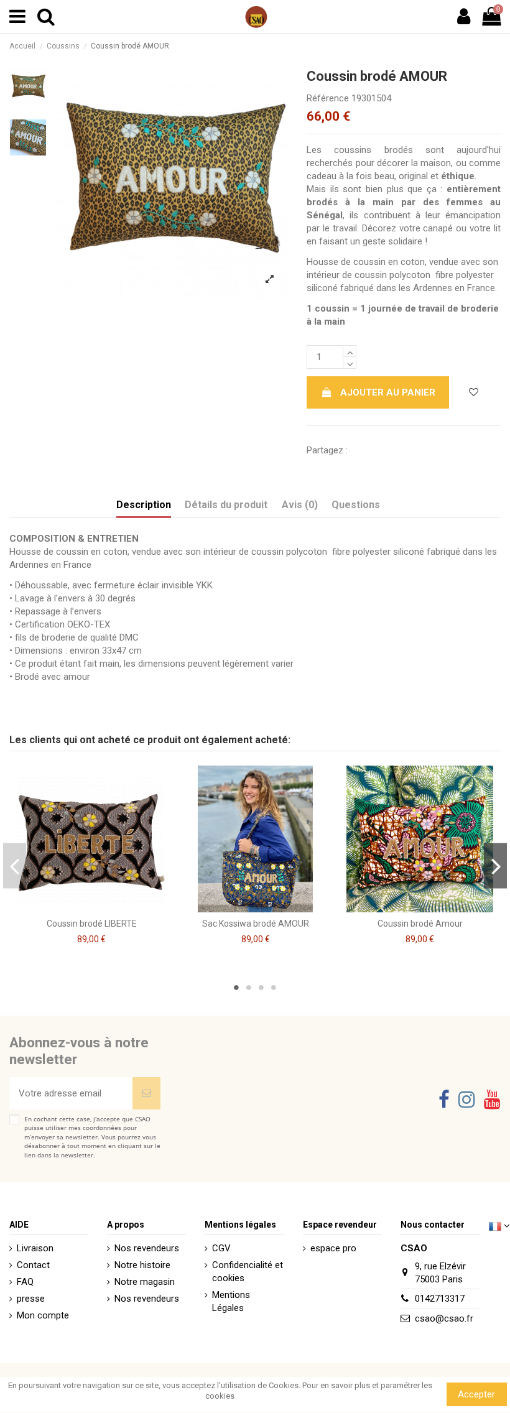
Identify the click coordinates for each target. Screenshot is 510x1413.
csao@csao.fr (444, 1318)
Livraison (35, 1248)
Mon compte (43, 1315)
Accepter (476, 1394)
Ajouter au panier (387, 392)
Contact (33, 1265)
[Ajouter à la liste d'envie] (82, 907)
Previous (14, 866)
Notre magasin (144, 1281)
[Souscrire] (146, 1093)
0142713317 (440, 1298)
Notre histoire (142, 1265)
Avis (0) (300, 505)
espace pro (333, 1248)
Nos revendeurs (146, 1248)
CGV (221, 1248)
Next (495, 866)
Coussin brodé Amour (420, 924)
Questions (356, 505)
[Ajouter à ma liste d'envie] (473, 392)
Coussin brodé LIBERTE (92, 924)
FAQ (25, 1281)
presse (31, 1298)
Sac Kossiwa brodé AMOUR (255, 924)
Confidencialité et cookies (247, 1271)
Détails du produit (226, 505)
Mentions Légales (231, 1301)
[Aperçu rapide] (100, 907)
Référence (328, 98)
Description (143, 505)
